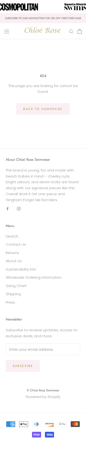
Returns (12, 252)
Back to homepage (43, 109)
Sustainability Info (21, 269)
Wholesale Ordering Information (34, 277)
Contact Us (16, 244)
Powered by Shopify (43, 396)
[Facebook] (7, 208)
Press (10, 302)
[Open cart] (80, 31)
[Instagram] (19, 208)
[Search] (71, 31)
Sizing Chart (16, 285)
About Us (14, 260)
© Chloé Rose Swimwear (43, 390)
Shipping (13, 293)
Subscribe (23, 366)
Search (12, 236)
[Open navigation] (6, 31)
